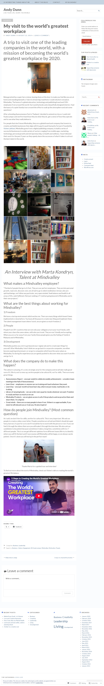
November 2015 (87, 637)
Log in (85, 161)
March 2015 (85, 647)
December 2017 (87, 622)
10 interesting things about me (17, 2)
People (58, 548)
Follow (87, 41)
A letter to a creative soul (11, 627)
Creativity (33, 618)
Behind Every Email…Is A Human (13, 616)
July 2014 (85, 658)
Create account (88, 159)
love (21, 677)
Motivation (52, 548)
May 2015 (85, 643)
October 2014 (86, 653)
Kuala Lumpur (37, 548)
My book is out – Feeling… (92, 120)
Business (7, 20)
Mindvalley (45, 548)
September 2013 (87, 660)
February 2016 (86, 635)
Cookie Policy (39, 682)
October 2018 (86, 620)
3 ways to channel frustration (63, 557)
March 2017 (85, 624)
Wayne (89, 133)
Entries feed (87, 163)
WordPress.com (89, 167)
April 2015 (85, 645)
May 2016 (85, 631)
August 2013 (86, 662)
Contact (56, 2)
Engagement (26, 548)
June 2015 (85, 641)
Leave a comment (42, 35)
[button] (15, 158)
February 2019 (86, 618)
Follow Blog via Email (88, 21)
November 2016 (87, 629)
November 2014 (87, 651)
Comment (67, 593)
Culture (20, 548)
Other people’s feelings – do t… (93, 135)
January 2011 (86, 666)
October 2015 (86, 639)
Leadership (22, 545)
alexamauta (90, 110)
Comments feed (88, 165)
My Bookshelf (70, 2)
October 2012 (86, 664)
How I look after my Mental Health (14, 620)
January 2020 (86, 616)
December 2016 (87, 627)
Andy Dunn (12, 9)
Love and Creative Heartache (12, 618)
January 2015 (86, 649)
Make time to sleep (11, 557)
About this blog (41, 2)
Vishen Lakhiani (9, 129)
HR (32, 548)
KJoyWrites (90, 125)
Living (31, 622)
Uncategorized (34, 624)
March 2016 (85, 633)
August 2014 (86, 655)
